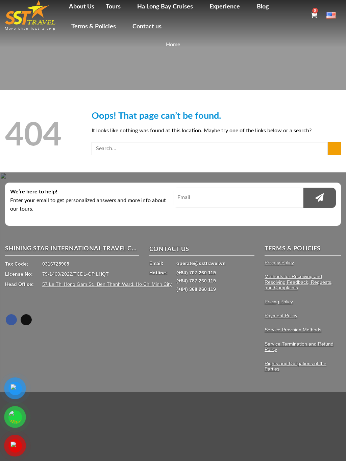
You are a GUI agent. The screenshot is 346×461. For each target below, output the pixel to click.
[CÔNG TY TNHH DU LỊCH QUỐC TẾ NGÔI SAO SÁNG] (32, 15)
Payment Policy (281, 315)
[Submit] (334, 148)
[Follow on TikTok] (26, 320)
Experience (224, 6)
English (333, 15)
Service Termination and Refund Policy (299, 347)
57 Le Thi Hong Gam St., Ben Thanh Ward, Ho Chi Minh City (107, 284)
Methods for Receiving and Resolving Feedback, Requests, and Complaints (298, 282)
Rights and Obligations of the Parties (295, 366)
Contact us (147, 26)
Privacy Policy (279, 262)
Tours (113, 6)
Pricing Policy (279, 301)
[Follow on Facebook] (11, 320)
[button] (301, 15)
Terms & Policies (93, 26)
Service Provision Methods (293, 329)
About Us (81, 6)
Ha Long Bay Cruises (165, 6)
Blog (263, 6)
